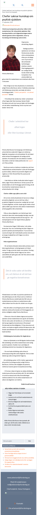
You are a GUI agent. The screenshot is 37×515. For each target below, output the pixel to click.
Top (35, 513)
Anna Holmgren (24, 489)
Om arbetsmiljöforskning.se (20, 508)
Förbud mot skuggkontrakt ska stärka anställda (19, 458)
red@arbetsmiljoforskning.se (18, 485)
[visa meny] (33, 5)
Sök (29, 441)
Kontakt (19, 503)
